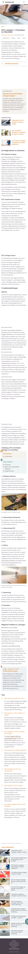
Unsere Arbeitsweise (14, 942)
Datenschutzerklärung (14, 948)
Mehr (24, 38)
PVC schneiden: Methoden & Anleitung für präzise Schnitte (18, 132)
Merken (13, 38)
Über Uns (14, 941)
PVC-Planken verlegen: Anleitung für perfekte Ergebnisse (19, 142)
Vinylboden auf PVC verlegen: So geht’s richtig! (18, 122)
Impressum (14, 946)
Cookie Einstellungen (14, 944)
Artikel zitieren (6, 38)
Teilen (19, 38)
